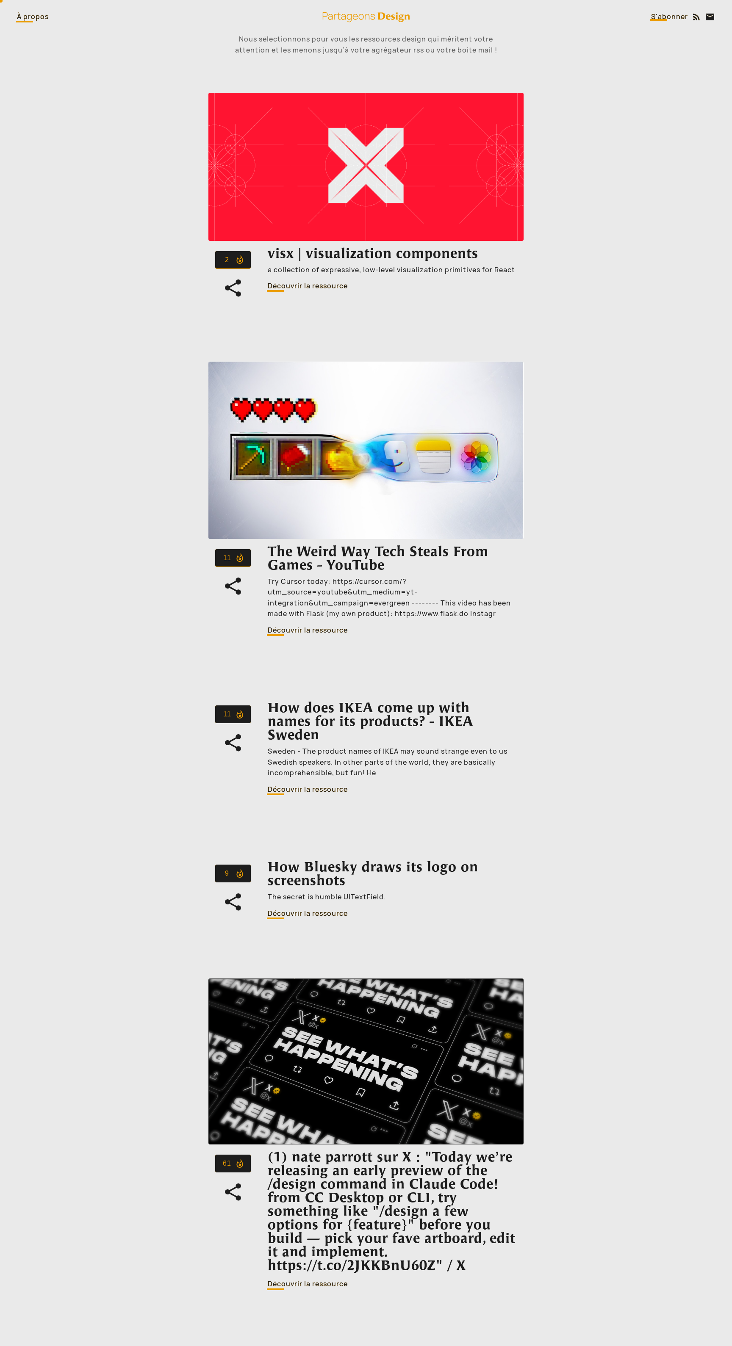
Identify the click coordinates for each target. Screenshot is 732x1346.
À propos (33, 16)
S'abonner (669, 16)
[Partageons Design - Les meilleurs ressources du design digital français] (366, 16)
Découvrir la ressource (308, 285)
